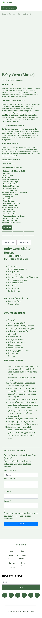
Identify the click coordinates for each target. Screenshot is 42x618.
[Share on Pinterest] (29, 233)
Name (7, 491)
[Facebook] (4, 595)
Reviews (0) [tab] (23, 242)
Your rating (10, 470)
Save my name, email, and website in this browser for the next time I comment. (21, 516)
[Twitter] (11, 595)
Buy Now (7, 227)
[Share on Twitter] (18, 233)
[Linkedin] (24, 595)
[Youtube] (17, 595)
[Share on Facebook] (7, 233)
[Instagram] (30, 595)
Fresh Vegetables (16, 80)
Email (7, 501)
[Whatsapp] (37, 595)
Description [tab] (9, 242)
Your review (10, 478)
